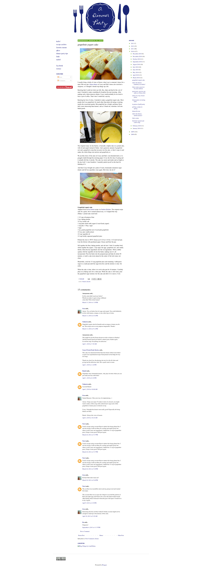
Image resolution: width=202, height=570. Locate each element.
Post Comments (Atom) (92, 539)
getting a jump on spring (137, 107)
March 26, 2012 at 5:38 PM (90, 469)
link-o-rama (135, 118)
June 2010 (136, 70)
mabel (58, 59)
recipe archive (61, 44)
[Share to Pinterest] (101, 279)
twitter (58, 68)
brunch (84, 281)
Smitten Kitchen (106, 209)
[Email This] (93, 279)
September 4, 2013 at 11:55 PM (91, 527)
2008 (132, 134)
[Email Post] (88, 279)
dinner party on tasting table (138, 101)
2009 (132, 132)
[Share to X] (97, 279)
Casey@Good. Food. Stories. (90, 350)
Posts (60, 77)
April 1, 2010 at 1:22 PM (89, 365)
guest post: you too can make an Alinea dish (138, 92)
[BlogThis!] (95, 279)
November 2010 (137, 56)
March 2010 (136, 78)
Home (101, 535)
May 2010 (136, 72)
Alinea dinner (93, 84)
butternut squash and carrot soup (138, 121)
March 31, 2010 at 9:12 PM (90, 329)
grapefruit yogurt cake (138, 80)
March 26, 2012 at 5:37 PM (90, 435)
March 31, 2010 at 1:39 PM (90, 302)
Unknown (85, 322)
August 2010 (136, 64)
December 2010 (137, 54)
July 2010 (136, 67)
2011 (132, 49)
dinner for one (136, 111)
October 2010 (137, 59)
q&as (58, 50)
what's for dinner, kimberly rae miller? (138, 83)
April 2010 (136, 75)
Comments (62, 81)
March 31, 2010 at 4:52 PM (90, 316)
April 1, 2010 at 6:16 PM (89, 378)
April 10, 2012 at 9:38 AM (89, 516)
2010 (132, 51)
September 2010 (137, 62)
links (58, 56)
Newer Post (81, 535)
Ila (83, 522)
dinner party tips (62, 53)
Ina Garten (91, 209)
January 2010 (137, 128)
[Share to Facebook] (99, 279)
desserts (88, 281)
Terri (84, 424)
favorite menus (61, 47)
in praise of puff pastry (138, 104)
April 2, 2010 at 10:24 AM (89, 418)
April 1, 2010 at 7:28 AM (89, 344)
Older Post (121, 535)
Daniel (84, 371)
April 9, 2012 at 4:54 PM (89, 503)
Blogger (104, 565)
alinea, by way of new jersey (138, 96)
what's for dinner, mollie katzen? (137, 114)
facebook (59, 65)
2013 (132, 43)
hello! (58, 41)
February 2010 (137, 126)
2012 (132, 46)
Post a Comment (85, 531)
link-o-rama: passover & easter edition (138, 88)
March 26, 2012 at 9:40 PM (90, 480)
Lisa (83, 308)
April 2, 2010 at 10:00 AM (89, 389)
